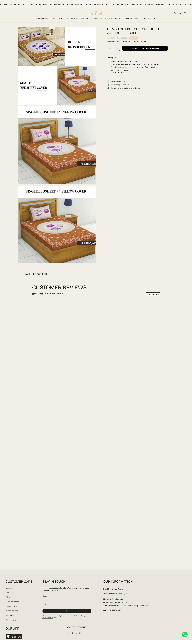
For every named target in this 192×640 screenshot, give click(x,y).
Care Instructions (36, 274)
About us (9, 588)
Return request (12, 611)
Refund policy (11, 606)
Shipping (123, 41)
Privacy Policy (11, 620)
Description (112, 57)
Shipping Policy (12, 615)
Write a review (153, 294)
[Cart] (185, 13)
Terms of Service (12, 602)
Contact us (10, 592)
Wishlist (9, 597)
